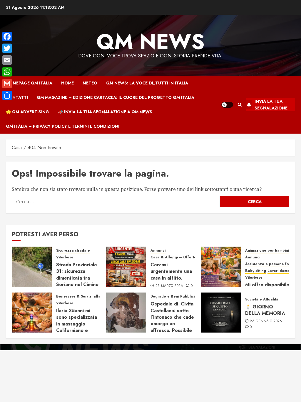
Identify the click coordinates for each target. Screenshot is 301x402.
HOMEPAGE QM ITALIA (29, 83)
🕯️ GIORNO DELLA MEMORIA (265, 310)
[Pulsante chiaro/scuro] (227, 105)
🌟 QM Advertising (27, 112)
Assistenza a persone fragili (270, 264)
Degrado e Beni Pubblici (172, 296)
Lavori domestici (281, 270)
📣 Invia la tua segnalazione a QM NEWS (105, 112)
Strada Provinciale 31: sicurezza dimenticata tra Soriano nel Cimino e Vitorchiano (77, 278)
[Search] (239, 104)
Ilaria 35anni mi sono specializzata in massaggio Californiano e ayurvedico (76, 323)
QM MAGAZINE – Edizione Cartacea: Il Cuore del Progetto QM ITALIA (115, 97)
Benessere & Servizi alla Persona (86, 296)
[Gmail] (7, 83)
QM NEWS (150, 41)
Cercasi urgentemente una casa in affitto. (171, 271)
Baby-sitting (255, 270)
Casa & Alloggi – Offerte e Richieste (183, 257)
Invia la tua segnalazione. (272, 104)
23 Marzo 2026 (169, 286)
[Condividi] (7, 95)
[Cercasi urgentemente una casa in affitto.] (126, 267)
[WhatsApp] (7, 72)
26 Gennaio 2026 (266, 321)
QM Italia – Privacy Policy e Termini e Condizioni (62, 126)
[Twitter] (7, 48)
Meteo (90, 83)
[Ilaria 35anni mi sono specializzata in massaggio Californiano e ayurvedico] (32, 313)
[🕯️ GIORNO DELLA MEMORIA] (221, 313)
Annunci (157, 250)
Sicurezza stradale (73, 250)
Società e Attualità (261, 299)
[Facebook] (7, 36)
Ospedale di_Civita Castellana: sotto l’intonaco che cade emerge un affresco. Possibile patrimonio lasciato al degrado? (172, 323)
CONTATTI (17, 97)
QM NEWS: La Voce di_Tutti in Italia (147, 83)
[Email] (7, 60)
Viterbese (64, 257)
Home (67, 83)
